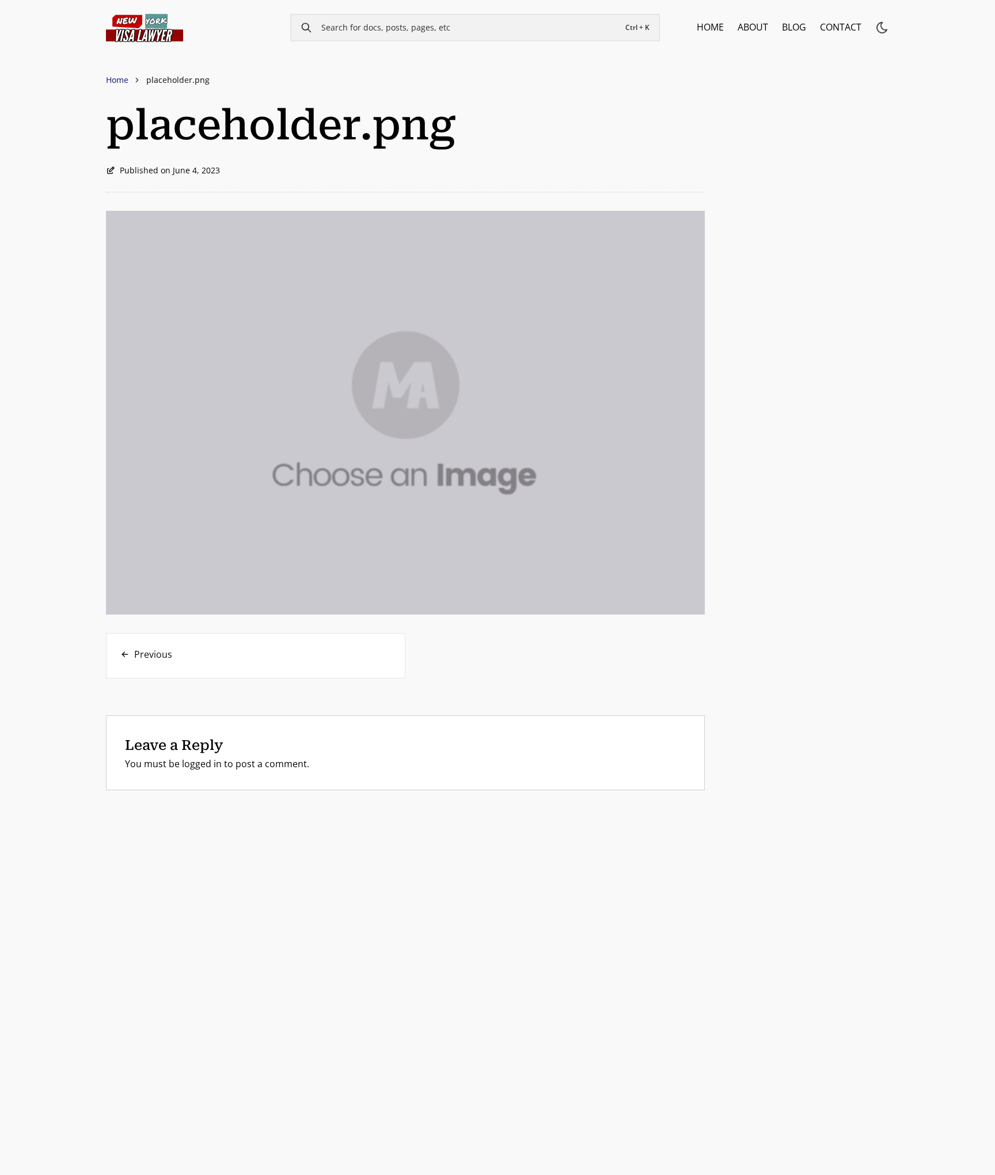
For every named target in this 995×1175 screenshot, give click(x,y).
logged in (202, 763)
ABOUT (753, 27)
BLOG (794, 27)
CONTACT (840, 27)
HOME (710, 27)
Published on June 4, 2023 (170, 170)
